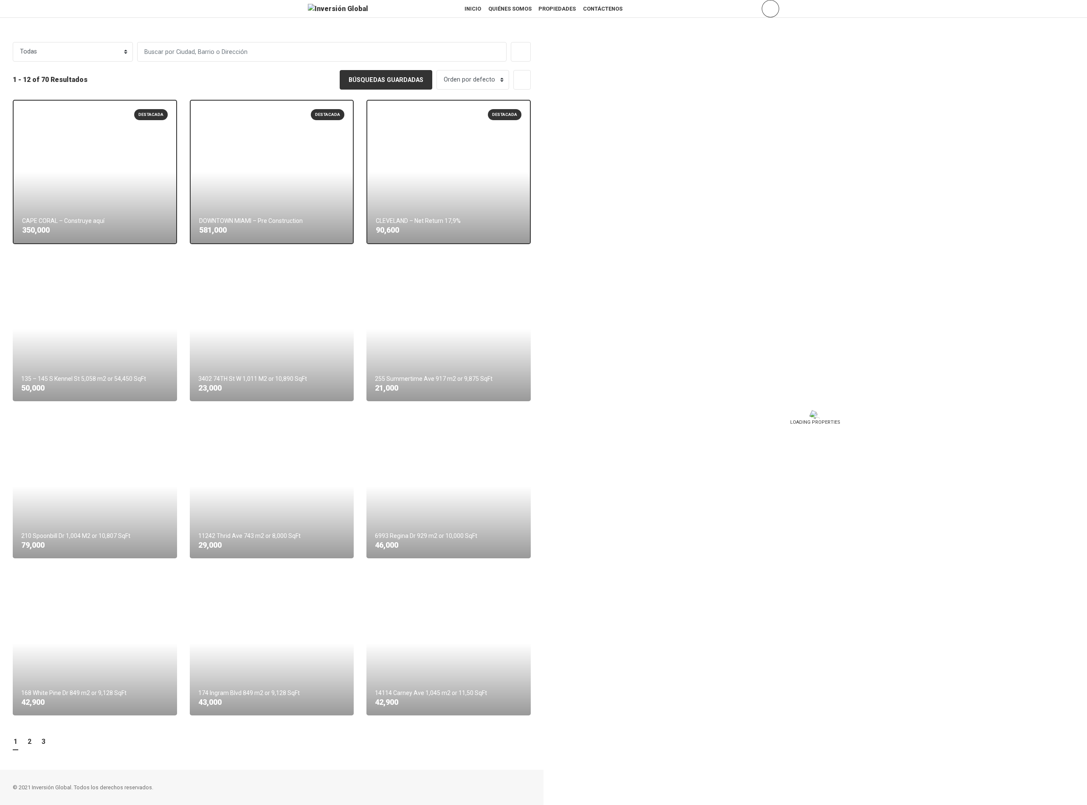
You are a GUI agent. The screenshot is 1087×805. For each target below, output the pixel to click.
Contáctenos (602, 9)
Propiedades (557, 9)
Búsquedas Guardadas (386, 80)
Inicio (473, 9)
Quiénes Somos (510, 9)
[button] (521, 52)
